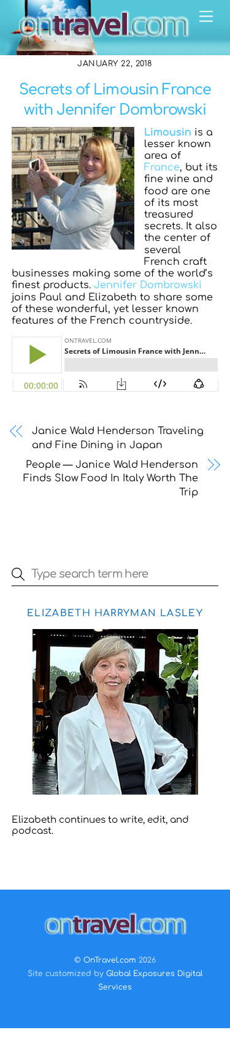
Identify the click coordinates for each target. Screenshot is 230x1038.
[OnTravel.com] (104, 39)
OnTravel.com (109, 960)
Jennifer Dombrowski (148, 285)
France (162, 167)
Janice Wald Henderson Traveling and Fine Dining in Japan (118, 438)
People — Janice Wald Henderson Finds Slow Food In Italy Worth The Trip (110, 478)
